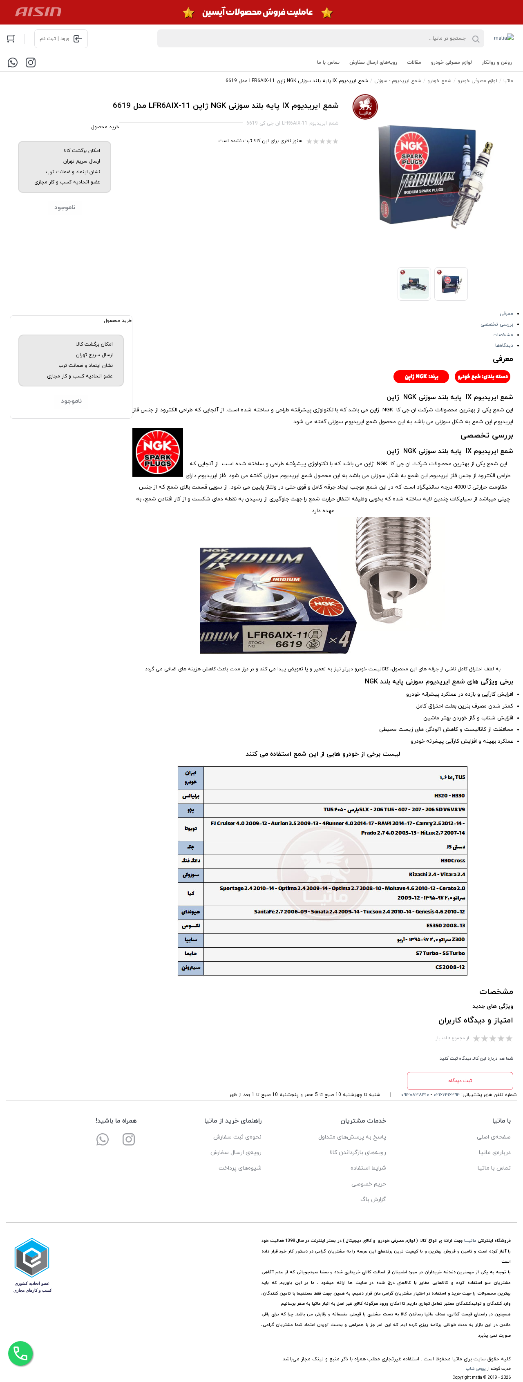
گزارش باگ (373, 1199)
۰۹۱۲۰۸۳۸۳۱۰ (415, 1095)
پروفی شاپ (476, 1369)
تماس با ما (328, 62)
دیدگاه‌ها (504, 345)
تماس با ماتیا (494, 1168)
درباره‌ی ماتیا (495, 1153)
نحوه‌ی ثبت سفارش (237, 1137)
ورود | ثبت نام (54, 39)
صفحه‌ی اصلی (494, 1137)
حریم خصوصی (368, 1184)
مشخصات (502, 335)
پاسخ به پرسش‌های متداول (352, 1137)
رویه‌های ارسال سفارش (373, 62)
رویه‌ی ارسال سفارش (236, 1153)
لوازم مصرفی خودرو (451, 62)
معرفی (506, 313)
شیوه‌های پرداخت (240, 1168)
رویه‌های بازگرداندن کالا (357, 1153)
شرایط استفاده (368, 1168)
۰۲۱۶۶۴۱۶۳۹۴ (447, 1095)
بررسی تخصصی (497, 324)
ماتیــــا (470, 1241)
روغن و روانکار (497, 62)
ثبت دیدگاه (460, 1081)
